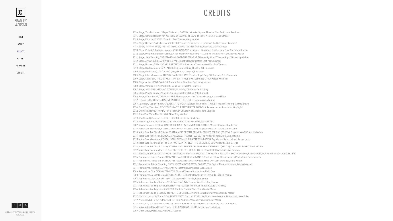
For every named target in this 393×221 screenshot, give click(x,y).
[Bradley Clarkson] (20, 16)
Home (20, 37)
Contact (21, 72)
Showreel (20, 65)
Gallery (20, 58)
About (21, 44)
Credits (20, 51)
